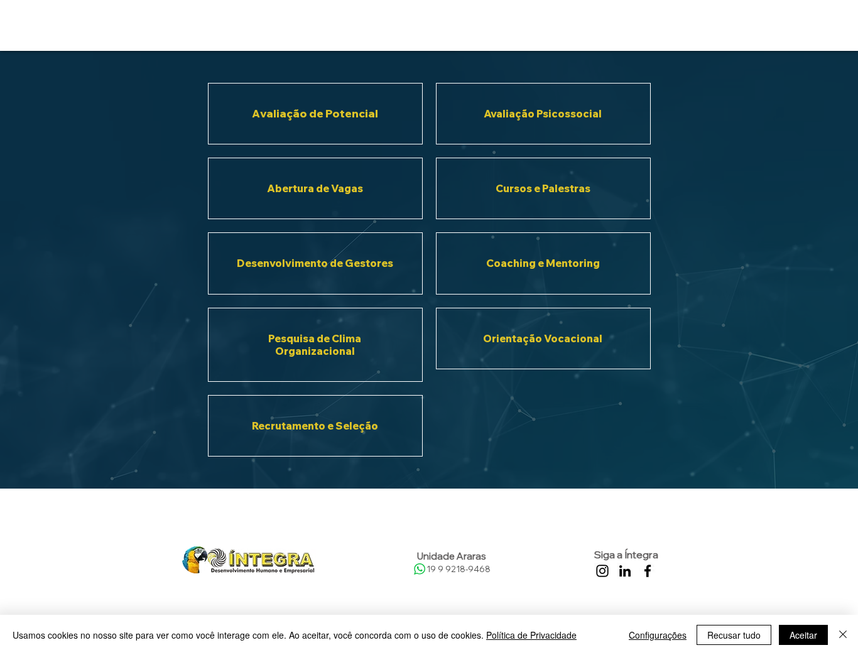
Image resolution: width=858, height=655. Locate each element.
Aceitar (803, 635)
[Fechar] (842, 635)
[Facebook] (647, 571)
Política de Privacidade (531, 635)
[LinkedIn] (625, 571)
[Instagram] (602, 571)
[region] (315, 113)
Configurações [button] (658, 635)
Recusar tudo (734, 635)
